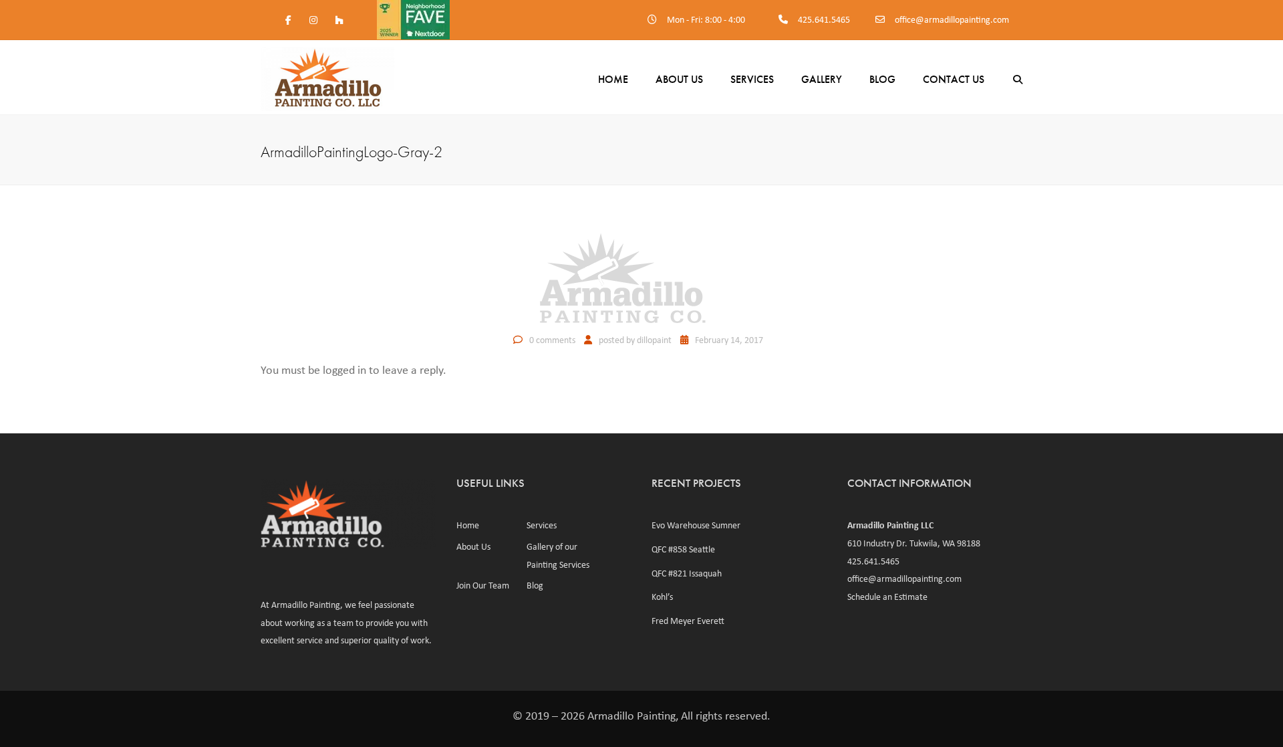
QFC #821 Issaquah (687, 573)
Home (613, 79)
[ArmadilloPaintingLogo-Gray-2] (641, 278)
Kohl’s (662, 597)
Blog (535, 585)
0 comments (552, 340)
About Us (679, 79)
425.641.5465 (824, 19)
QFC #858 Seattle (683, 549)
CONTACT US (953, 79)
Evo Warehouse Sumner (696, 525)
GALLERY (821, 79)
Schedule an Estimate (887, 597)
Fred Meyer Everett (688, 621)
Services (752, 79)
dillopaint (654, 340)
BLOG (882, 79)
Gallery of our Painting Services (558, 555)
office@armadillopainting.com (952, 19)
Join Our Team (482, 585)
